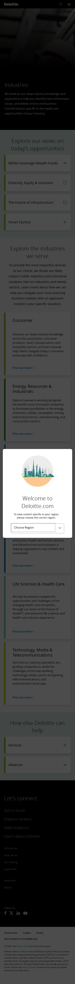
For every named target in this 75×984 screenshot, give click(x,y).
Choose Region (24, 527)
